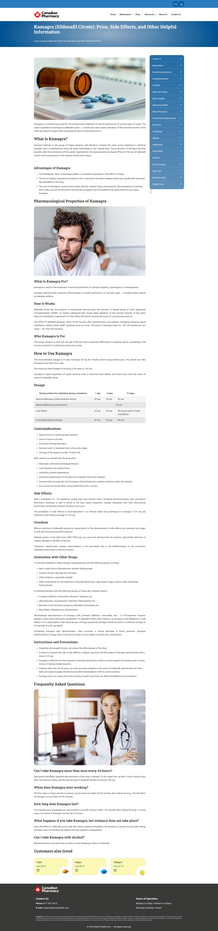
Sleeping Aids (159, 177)
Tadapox (118, 864)
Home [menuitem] (113, 14)
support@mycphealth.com (56, 907)
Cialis (41, 864)
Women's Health (160, 105)
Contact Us (176, 14)
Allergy (156, 138)
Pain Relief (157, 151)
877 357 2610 (50, 903)
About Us (163, 14)
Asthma (156, 157)
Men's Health (159, 98)
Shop (137, 14)
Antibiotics (158, 144)
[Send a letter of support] (175, 4)
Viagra (80, 864)
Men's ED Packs (160, 92)
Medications (125, 14)
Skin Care (157, 171)
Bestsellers (158, 65)
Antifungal (157, 131)
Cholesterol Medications (164, 118)
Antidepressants (160, 78)
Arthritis (156, 85)
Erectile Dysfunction (162, 72)
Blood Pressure (160, 111)
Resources (149, 14)
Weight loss (158, 184)
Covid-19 (157, 59)
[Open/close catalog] (151, 191)
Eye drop (157, 125)
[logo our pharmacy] (57, 889)
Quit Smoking (159, 164)
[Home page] (46, 14)
